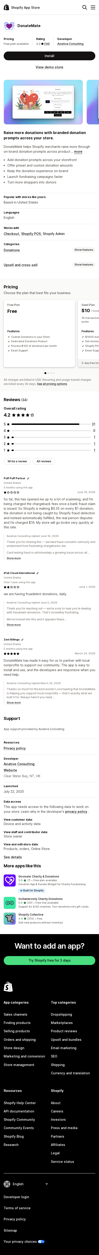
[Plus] (54, 373)
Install (49, 56)
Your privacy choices (20, 1241)
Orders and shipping (20, 1040)
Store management (19, 1065)
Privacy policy (15, 748)
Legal (55, 1153)
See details (13, 857)
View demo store (49, 67)
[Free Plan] (45, 373)
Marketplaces (62, 1023)
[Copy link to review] (28, 478)
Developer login (16, 1197)
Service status (62, 1162)
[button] (49, 883)
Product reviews (64, 1031)
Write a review (17, 461)
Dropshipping (61, 1014)
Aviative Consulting (70, 44)
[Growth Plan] (51, 373)
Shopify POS (31, 234)
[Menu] (93, 7)
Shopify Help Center (20, 1103)
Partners (57, 1136)
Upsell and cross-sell (21, 265)
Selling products (17, 1031)
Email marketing (63, 1048)
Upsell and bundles (66, 1040)
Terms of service (17, 1208)
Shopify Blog (14, 1136)
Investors (58, 1119)
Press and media (64, 1128)
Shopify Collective (30, 914)
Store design (14, 1048)
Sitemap (10, 1230)
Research (11, 1145)
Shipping (58, 1065)
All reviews (44, 461)
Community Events (19, 1128)
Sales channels (15, 1014)
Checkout (11, 234)
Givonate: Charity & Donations (38, 876)
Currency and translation (70, 1073)
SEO (54, 1056)
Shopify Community (19, 1119)
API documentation (19, 1111)
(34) (47, 44)
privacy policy (76, 811)
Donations (12, 250)
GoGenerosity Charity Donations (40, 899)
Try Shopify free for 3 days (50, 960)
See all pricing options (52, 384)
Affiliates (58, 1145)
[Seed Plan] (48, 373)
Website (10, 770)
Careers (57, 1111)
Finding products (17, 1023)
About (56, 1103)
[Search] (84, 7)
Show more (14, 558)
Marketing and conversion (24, 1056)
